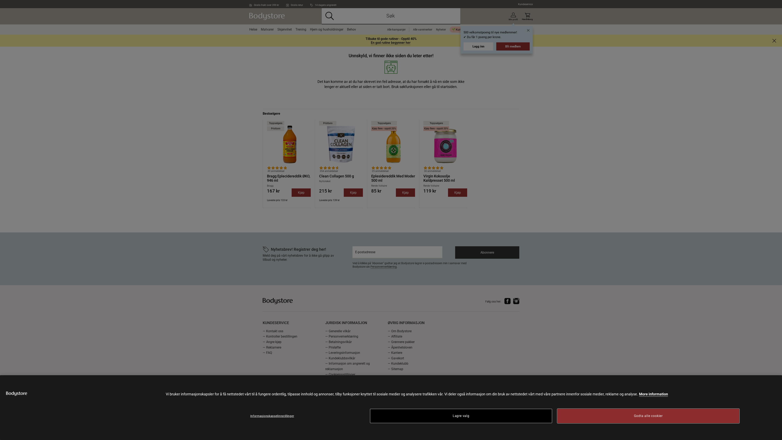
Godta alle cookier (648, 416)
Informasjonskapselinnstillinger (272, 416)
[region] (391, 407)
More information (653, 394)
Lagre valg (461, 416)
